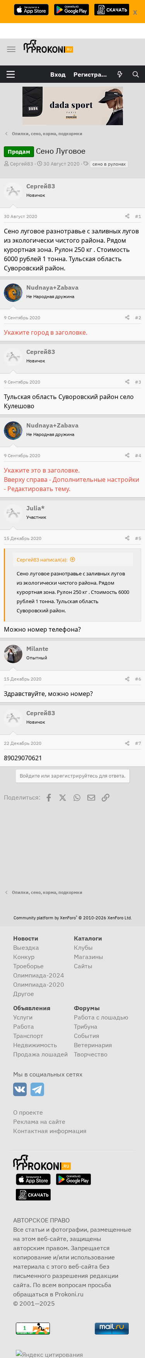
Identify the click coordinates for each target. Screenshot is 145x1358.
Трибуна (85, 1026)
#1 (138, 216)
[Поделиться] (127, 216)
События (86, 1035)
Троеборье (28, 966)
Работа (23, 1026)
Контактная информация (50, 1131)
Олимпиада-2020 (38, 984)
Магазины (88, 957)
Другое (23, 994)
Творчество (90, 1054)
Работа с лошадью (101, 1017)
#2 (138, 317)
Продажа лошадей (40, 1054)
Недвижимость (35, 1045)
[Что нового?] (120, 74)
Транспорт (28, 1035)
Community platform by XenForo (73, 917)
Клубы (83, 947)
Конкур (23, 957)
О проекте (28, 1112)
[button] (11, 74)
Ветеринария (93, 1045)
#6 (138, 679)
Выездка (26, 947)
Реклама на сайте (39, 1121)
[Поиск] (135, 74)
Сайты (83, 966)
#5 (138, 538)
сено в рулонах (109, 164)
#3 (138, 382)
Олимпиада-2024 (38, 975)
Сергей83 (21, 164)
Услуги (22, 1017)
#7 (138, 743)
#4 (138, 455)
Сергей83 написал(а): (42, 559)
